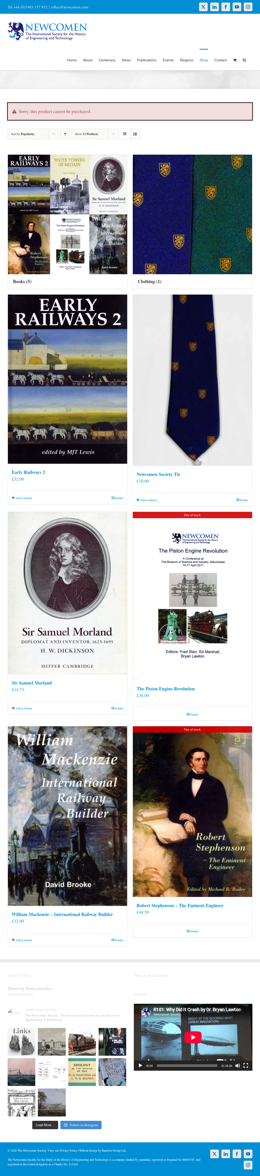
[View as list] (135, 134)
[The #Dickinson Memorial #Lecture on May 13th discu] (52, 1042)
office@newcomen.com (69, 6)
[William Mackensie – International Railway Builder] (67, 816)
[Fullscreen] (245, 1065)
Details (119, 498)
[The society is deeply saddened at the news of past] (112, 1042)
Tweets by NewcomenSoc (30, 988)
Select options (148, 500)
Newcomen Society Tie (158, 474)
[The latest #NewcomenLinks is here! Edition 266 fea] (21, 1042)
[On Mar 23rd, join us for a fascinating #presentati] (82, 1072)
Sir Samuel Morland (32, 682)
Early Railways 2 (28, 472)
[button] (244, 59)
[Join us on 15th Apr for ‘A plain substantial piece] (21, 1072)
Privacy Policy (68, 1150)
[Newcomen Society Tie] (192, 380)
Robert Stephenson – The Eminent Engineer (180, 905)
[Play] (140, 1065)
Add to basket (23, 498)
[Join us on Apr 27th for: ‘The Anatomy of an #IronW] (82, 1042)
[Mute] (237, 1065)
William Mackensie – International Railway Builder (62, 914)
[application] (193, 1037)
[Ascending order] (65, 134)
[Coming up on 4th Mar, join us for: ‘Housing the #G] (52, 1102)
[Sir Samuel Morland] (67, 593)
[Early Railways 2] (67, 379)
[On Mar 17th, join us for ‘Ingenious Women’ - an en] (112, 1072)
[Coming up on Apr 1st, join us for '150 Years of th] (52, 1072)
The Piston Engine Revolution (166, 688)
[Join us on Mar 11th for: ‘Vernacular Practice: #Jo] (21, 1102)
